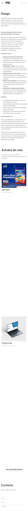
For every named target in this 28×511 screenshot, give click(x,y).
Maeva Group (6, 190)
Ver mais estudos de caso (14, 469)
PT (21, 3)
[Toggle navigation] (2, 3)
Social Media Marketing (7, 192)
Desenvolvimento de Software (8, 345)
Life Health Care (7, 343)
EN (25, 3)
